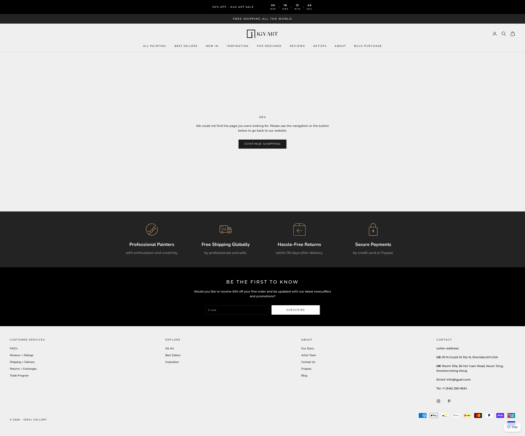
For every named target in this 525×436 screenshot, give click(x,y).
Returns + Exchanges (23, 369)
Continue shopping (262, 144)
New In (212, 45)
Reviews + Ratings (21, 355)
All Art (169, 348)
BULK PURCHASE (368, 45)
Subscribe (295, 310)
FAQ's (14, 348)
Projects (306, 369)
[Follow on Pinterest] (449, 401)
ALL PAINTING (154, 45)
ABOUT (340, 45)
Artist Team (308, 355)
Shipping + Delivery (22, 362)
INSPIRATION (238, 45)
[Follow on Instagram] (438, 401)
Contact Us (308, 362)
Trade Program (19, 375)
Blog (304, 375)
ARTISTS (319, 45)
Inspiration (172, 362)
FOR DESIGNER (269, 45)
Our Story (307, 348)
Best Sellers (186, 45)
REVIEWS (297, 45)
